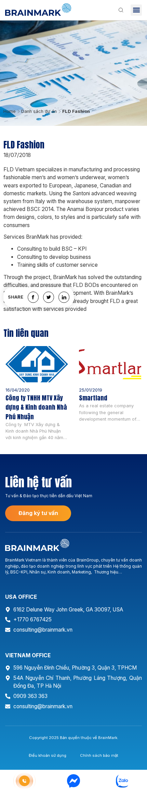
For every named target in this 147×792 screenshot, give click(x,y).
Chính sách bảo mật (99, 755)
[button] (136, 10)
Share (15, 297)
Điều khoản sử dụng (47, 755)
